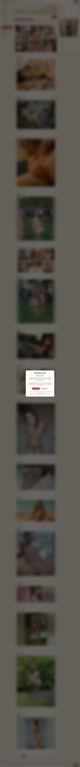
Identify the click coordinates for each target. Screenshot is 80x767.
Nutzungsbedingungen (46, 393)
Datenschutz (40, 394)
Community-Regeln (38, 393)
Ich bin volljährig (36, 388)
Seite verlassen (44, 388)
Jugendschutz (31, 393)
